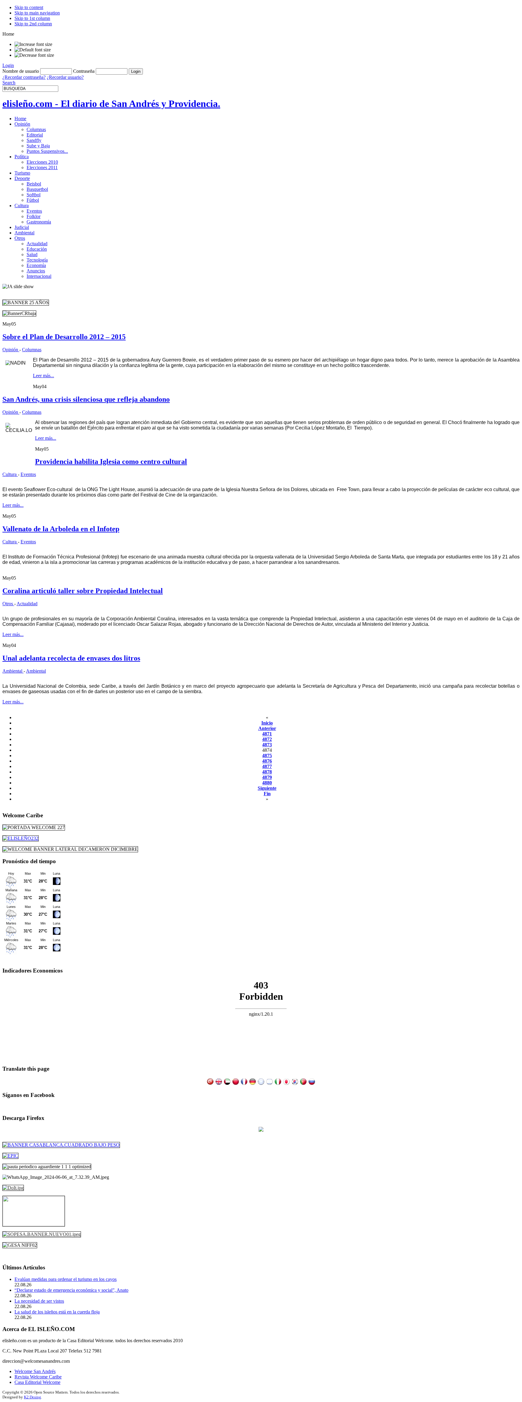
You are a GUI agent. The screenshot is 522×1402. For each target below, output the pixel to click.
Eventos (28, 474)
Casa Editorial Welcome (37, 1382)
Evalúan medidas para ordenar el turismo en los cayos (65, 1279)
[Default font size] (32, 50)
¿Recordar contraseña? (24, 77)
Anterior (267, 728)
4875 (267, 755)
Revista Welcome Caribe (38, 1376)
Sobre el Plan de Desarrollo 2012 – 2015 (64, 337)
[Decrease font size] (34, 55)
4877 (267, 766)
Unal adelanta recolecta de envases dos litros (71, 658)
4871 (267, 733)
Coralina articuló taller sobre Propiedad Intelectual (82, 591)
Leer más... (43, 375)
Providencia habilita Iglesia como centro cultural (111, 461)
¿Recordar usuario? (65, 77)
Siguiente (267, 788)
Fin (267, 793)
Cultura (10, 474)
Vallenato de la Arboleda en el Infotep (60, 529)
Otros (8, 603)
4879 (267, 777)
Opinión (10, 349)
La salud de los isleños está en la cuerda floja (57, 1311)
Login (8, 65)
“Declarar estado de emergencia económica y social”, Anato (71, 1290)
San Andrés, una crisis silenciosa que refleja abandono (86, 399)
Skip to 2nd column (33, 23)
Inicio (267, 722)
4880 (267, 782)
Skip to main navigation (37, 12)
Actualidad (27, 603)
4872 (267, 739)
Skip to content (28, 7)
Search (8, 82)
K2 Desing (32, 1397)
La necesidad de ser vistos (39, 1301)
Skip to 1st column (32, 18)
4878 (267, 771)
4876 (267, 761)
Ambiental (13, 671)
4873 (267, 744)
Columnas (31, 349)
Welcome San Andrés (35, 1371)
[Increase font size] (33, 44)
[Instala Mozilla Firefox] (261, 1130)
